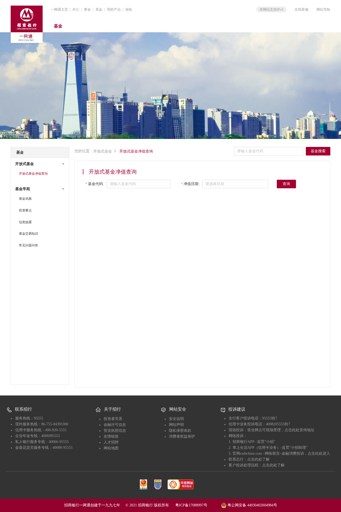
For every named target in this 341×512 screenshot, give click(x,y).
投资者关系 (113, 419)
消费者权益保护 (182, 436)
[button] (40, 164)
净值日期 (191, 184)
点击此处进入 (319, 453)
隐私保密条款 (180, 431)
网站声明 (176, 425)
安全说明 (176, 419)
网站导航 (323, 9)
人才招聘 (111, 442)
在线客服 (301, 9)
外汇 (75, 9)
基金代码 (95, 184)
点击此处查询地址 (299, 430)
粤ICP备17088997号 (197, 505)
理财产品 (114, 9)
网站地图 (111, 448)
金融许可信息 (115, 425)
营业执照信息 (115, 431)
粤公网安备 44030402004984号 (251, 505)
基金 (98, 9)
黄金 (87, 9)
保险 (128, 9)
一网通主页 (59, 9)
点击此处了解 (258, 459)
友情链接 (111, 436)
